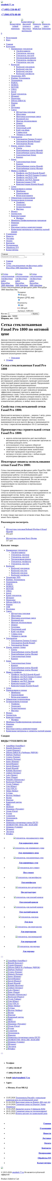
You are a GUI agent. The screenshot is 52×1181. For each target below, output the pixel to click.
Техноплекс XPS (18, 76)
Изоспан (9, 800)
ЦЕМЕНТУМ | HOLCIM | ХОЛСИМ (21, 825)
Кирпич (19, 157)
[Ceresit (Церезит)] (14, 965)
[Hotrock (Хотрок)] (14, 974)
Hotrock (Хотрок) (13, 759)
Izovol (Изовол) (12, 766)
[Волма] (10, 1012)
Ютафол (9, 834)
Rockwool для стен (24, 69)
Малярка (20, 218)
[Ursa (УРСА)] (12, 1003)
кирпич (14, 225)
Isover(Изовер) (12, 764)
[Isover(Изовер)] (13, 979)
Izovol (13, 92)
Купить (35, 314)
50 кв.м (23, 295)
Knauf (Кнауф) (12, 768)
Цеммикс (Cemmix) (14, 827)
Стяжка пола (21, 132)
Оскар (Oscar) (12, 811)
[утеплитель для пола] (28, 917)
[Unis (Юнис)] (12, 1001)
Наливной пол (22, 119)
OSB (13, 105)
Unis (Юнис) (11, 786)
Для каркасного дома (28, 843)
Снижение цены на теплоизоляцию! (31, 1111)
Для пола (28, 922)
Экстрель (10, 831)
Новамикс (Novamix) (15, 809)
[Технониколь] (12, 1033)
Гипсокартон (16, 137)
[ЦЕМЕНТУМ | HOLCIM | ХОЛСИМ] (23, 1040)
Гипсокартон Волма (24, 144)
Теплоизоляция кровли (26, 58)
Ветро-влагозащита (24, 195)
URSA (14, 89)
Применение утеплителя (21, 49)
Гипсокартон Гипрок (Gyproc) (29, 139)
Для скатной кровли (28, 912)
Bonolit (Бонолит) (13, 748)
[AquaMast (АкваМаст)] (16, 961)
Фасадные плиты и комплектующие (26, 227)
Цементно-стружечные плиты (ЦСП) (22, 822)
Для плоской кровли (28, 902)
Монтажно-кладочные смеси (28, 116)
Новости (47, 1133)
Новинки (15, 223)
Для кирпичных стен (28, 863)
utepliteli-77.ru (18, 1172)
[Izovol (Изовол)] (13, 981)
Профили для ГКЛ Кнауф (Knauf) (30, 173)
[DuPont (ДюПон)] (14, 970)
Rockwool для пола (24, 71)
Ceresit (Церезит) (13, 750)
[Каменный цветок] (15, 1017)
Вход (8, 40)
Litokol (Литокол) (13, 773)
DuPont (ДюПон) (13, 755)
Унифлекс (20, 202)
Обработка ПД (44, 1158)
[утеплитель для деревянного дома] (28, 848)
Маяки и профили (19, 171)
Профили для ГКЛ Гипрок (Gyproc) (31, 175)
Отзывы (9, 360)
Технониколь (16, 80)
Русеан (9, 813)
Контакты (46, 1148)
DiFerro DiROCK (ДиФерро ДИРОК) (22, 752)
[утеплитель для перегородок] (28, 927)
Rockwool (15, 64)
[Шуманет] (11, 1044)
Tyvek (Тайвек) (12, 784)
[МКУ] (9, 1019)
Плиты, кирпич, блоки (21, 146)
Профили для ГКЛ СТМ (26, 177)
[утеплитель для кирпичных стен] (29, 858)
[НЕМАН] (11, 1022)
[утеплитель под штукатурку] (29, 887)
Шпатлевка (21, 114)
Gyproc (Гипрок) (13, 757)
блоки (13, 159)
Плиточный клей (23, 128)
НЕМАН (10, 807)
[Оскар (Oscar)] (13, 1026)
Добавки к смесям (24, 134)
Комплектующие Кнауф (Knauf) (30, 184)
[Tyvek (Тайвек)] (13, 999)
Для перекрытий (28, 941)
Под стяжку (28, 872)
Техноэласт (21, 205)
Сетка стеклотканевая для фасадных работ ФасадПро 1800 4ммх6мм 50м (24, 266)
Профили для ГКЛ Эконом (27, 180)
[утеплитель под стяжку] (29, 868)
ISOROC (15, 85)
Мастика (20, 209)
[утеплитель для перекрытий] (29, 937)
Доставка (46, 1138)
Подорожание (45, 1153)
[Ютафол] (10, 1049)
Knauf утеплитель (18, 94)
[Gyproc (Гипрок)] (14, 972)
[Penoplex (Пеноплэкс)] (16, 994)
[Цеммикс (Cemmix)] (15, 1042)
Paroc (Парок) (12, 777)
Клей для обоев (22, 130)
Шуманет (15, 96)
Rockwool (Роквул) (14, 782)
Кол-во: (4, 314)
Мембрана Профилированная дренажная (28, 220)
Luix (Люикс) (12, 775)
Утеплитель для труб (25, 55)
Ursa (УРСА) (11, 789)
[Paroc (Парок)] (13, 992)
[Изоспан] (10, 1015)
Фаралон (10, 820)
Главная (9, 261)
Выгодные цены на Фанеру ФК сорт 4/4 (33, 1102)
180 (21, 305)
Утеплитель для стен (25, 62)
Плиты (19, 148)
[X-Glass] (10, 1008)
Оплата (47, 1143)
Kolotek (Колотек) (13, 770)
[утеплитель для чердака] (28, 946)
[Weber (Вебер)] (13, 1006)
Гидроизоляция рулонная (22, 200)
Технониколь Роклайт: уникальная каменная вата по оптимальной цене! (25, 1099)
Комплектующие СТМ (26, 182)
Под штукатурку (28, 892)
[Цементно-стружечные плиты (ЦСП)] (23, 1037)
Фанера (14, 103)
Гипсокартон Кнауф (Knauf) (28, 141)
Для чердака (28, 951)
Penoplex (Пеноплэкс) (15, 780)
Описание (15, 358)
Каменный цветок (14, 802)
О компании (45, 1128)
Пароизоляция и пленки (21, 189)
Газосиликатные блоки (26, 155)
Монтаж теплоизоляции (26, 121)
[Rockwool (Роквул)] (15, 997)
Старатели (10, 816)
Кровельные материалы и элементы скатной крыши (28, 731)
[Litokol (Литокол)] (14, 988)
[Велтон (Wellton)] (14, 1010)
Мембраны (20, 191)
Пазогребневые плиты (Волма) (29, 153)
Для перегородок (28, 932)
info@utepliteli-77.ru (21, 1078)
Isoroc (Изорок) (12, 761)
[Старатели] (11, 1031)
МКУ (8, 804)
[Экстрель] (11, 1046)
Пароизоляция (22, 193)
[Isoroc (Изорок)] (13, 976)
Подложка (15, 107)
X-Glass (9, 793)
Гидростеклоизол (23, 207)
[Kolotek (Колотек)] (14, 985)
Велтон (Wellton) (13, 795)
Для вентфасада (28, 882)
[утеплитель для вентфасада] (28, 877)
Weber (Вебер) (12, 791)
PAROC (14, 83)
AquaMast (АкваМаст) (15, 746)
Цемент (19, 123)
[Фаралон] (11, 1035)
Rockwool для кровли (25, 67)
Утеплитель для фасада (26, 60)
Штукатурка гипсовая (25, 112)
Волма (9, 798)
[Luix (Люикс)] (13, 990)
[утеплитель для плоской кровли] (28, 897)
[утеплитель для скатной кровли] (28, 907)
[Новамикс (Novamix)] (16, 1024)
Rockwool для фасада (25, 74)
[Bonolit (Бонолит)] (14, 963)
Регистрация (11, 38)
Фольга (14, 211)
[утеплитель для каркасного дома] (29, 838)
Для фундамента (23, 51)
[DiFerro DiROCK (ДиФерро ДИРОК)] (23, 967)
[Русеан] (10, 1028)
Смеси (14, 110)
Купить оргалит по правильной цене (31, 1113)
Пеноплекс (16, 98)
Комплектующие (18, 216)
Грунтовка (20, 125)
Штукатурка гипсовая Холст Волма (21, 538)
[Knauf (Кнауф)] (13, 983)
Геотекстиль (16, 214)
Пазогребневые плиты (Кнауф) (29, 150)
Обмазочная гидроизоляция (23, 198)
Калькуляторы (44, 1163)
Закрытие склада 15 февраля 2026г (30, 1109)
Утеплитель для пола (25, 53)
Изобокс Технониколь (20, 78)
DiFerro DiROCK (18, 101)
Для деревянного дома (28, 853)
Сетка (13, 186)
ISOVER (15, 87)
